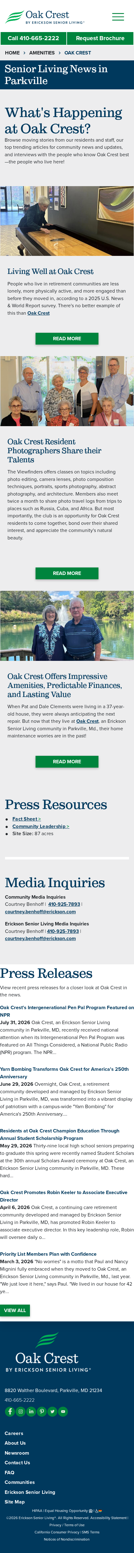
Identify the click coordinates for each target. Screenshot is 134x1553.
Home (12, 53)
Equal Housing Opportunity (67, 1510)
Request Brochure (100, 38)
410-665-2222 (33, 38)
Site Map (15, 1502)
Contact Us (17, 1463)
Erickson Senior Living (30, 1492)
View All (15, 1310)
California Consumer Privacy (57, 1532)
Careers (14, 1433)
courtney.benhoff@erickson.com (40, 912)
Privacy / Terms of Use (67, 1525)
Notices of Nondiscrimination (67, 1539)
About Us (15, 1443)
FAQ (9, 1472)
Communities (20, 1482)
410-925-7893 (64, 904)
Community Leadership (40, 826)
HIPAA (37, 1510)
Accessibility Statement (108, 1518)
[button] (57, 16)
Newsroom (17, 1453)
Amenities (42, 53)
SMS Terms (90, 1532)
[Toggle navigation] (118, 17)
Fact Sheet (26, 819)
